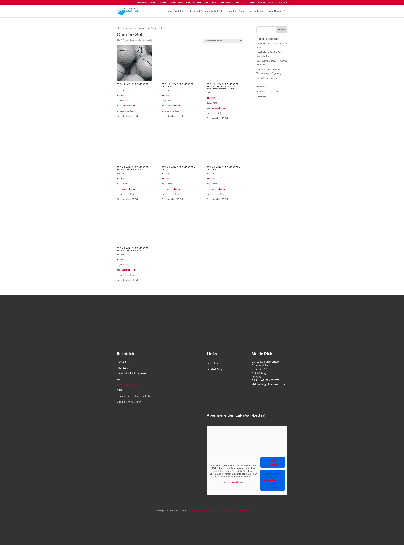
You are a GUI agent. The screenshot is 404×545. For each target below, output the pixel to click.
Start (119, 28)
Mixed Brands (177, 2)
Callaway (153, 2)
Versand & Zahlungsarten (132, 373)
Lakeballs (261, 96)
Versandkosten (128, 106)
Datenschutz (194, 510)
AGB (119, 390)
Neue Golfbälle (175, 11)
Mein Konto (274, 11)
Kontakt (121, 362)
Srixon (214, 2)
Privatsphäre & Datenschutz (133, 396)
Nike (188, 2)
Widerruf (122, 379)
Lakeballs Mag (256, 11)
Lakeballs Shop (236, 11)
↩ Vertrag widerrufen (129, 384)
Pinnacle (197, 2)
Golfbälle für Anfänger (267, 78)
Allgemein (261, 86)
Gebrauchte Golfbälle (267, 91)
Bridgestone (141, 2)
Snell (206, 2)
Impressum (123, 367)
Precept (261, 2)
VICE (244, 2)
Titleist (236, 2)
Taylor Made (225, 2)
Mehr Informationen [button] (233, 482)
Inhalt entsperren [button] (272, 462)
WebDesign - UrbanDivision (236, 510)
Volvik (271, 2)
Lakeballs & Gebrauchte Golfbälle (205, 11)
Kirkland (164, 2)
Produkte (212, 363)
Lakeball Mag (214, 369)
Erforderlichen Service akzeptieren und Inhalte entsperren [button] (272, 480)
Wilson (252, 2)
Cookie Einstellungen (129, 401)
